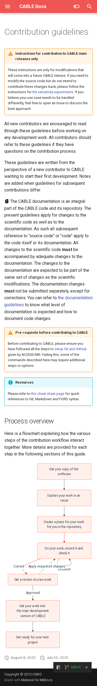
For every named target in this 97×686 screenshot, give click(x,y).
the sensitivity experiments (52, 92)
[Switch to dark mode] (76, 6)
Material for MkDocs (37, 680)
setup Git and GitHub (70, 349)
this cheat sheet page (47, 394)
